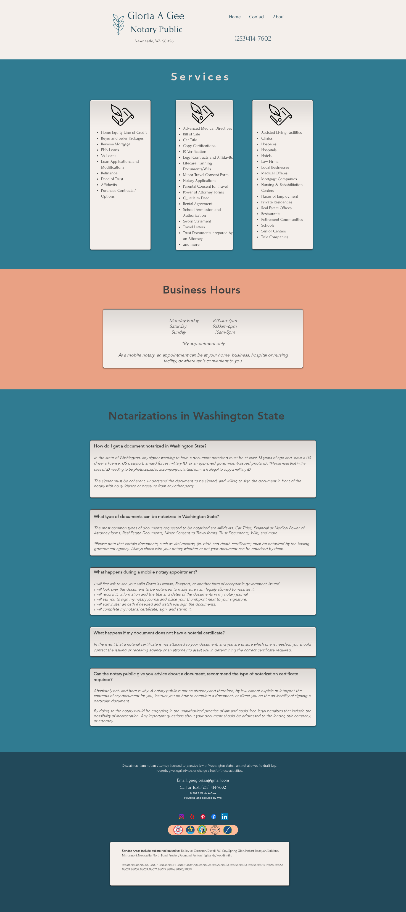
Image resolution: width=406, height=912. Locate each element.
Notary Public (156, 29)
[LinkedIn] (224, 816)
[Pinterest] (203, 816)
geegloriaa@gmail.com (209, 780)
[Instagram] (181, 816)
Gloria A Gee (156, 16)
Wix (219, 797)
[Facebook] (213, 816)
